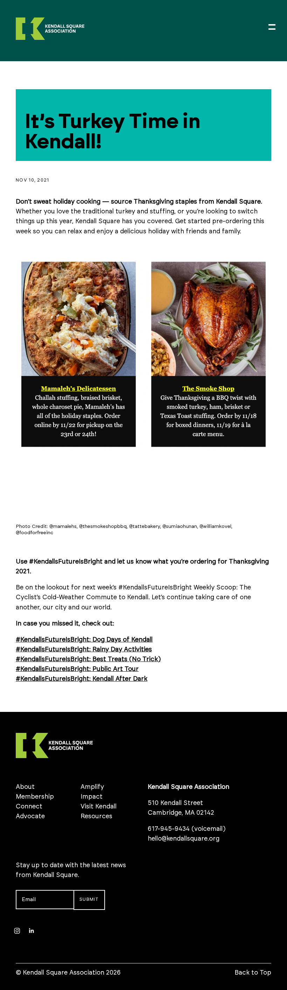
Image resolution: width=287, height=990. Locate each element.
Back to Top (252, 973)
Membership (35, 797)
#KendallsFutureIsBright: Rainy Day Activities (84, 649)
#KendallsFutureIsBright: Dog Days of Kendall (84, 640)
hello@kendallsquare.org (183, 839)
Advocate (30, 816)
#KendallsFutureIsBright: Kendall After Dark (81, 679)
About (25, 787)
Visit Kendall (98, 807)
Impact (91, 797)
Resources (96, 816)
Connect (29, 807)
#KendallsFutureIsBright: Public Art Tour (77, 669)
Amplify (92, 787)
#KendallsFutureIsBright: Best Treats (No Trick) (88, 659)
